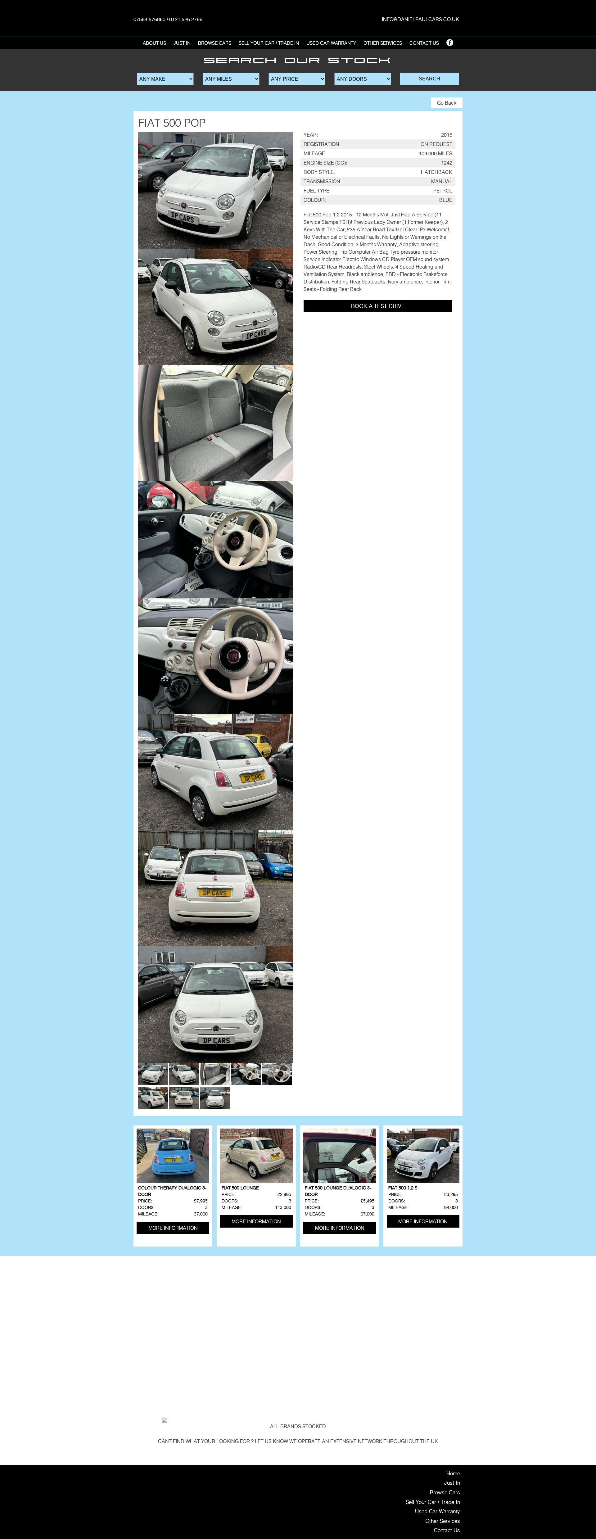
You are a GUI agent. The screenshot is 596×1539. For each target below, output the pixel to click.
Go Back (446, 103)
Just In (182, 43)
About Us (154, 43)
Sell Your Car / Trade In (269, 43)
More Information (173, 1228)
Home (453, 1473)
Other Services (442, 1521)
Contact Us (424, 43)
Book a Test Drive (378, 305)
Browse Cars (214, 43)
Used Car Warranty (331, 43)
